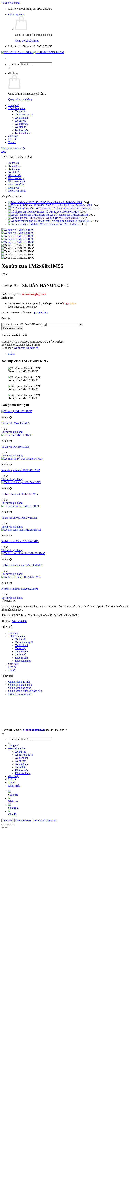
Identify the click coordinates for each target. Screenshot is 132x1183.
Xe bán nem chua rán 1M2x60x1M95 (21, 565)
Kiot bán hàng (23, 133)
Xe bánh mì (21, 117)
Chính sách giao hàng (20, 684)
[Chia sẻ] (9, 824)
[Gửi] (9, 68)
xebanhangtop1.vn (34, 294)
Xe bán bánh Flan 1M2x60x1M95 (20, 541)
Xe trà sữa (20, 111)
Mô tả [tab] (11, 353)
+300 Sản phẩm (16, 108)
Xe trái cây (14, 169)
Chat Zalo (7, 820)
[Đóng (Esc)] (13, 824)
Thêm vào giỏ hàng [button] (12, 431)
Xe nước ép (21, 123)
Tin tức (12, 142)
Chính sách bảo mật (19, 681)
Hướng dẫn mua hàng (20, 694)
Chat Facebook (23, 820)
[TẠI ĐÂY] (40, 312)
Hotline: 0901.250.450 (45, 820)
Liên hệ (12, 139)
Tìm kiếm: (13, 64)
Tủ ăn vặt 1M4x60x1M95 (15, 422)
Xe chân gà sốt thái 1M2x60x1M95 (20, 470)
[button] (16, 14)
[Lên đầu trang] (2, 733)
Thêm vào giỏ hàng (12, 328)
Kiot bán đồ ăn (16, 184)
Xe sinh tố (20, 126)
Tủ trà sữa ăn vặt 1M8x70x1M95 (19, 517)
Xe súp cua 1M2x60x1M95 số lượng (26, 324)
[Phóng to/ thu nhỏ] (2, 824)
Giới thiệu (13, 136)
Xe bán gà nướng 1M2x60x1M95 (19, 588)
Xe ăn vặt (20, 120)
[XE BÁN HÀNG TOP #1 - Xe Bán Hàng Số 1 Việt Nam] (32, 52)
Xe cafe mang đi (24, 114)
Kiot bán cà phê (16, 181)
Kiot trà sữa (21, 129)
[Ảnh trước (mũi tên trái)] (2, 827)
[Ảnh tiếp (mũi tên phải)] (6, 827)
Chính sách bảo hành (19, 687)
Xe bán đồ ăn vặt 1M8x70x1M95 (19, 494)
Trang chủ (13, 105)
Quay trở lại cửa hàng (27, 40)
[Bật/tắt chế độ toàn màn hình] (6, 824)
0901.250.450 (19, 621)
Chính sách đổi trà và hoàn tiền (25, 690)
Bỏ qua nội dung (10, 2)
